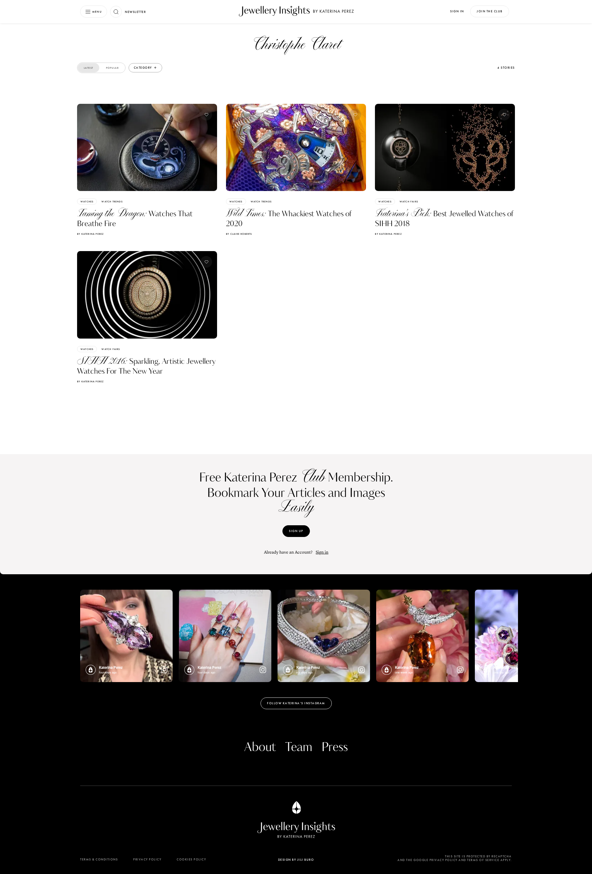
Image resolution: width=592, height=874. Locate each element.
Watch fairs (409, 201)
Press (335, 747)
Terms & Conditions (99, 859)
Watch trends (111, 201)
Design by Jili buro (296, 860)
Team (298, 747)
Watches (86, 201)
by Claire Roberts (239, 233)
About (260, 747)
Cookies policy (191, 859)
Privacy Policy (147, 859)
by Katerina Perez (90, 233)
